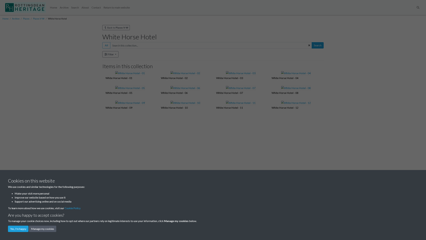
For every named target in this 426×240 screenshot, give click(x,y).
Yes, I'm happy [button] (18, 228)
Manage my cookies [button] (42, 228)
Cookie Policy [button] (73, 208)
